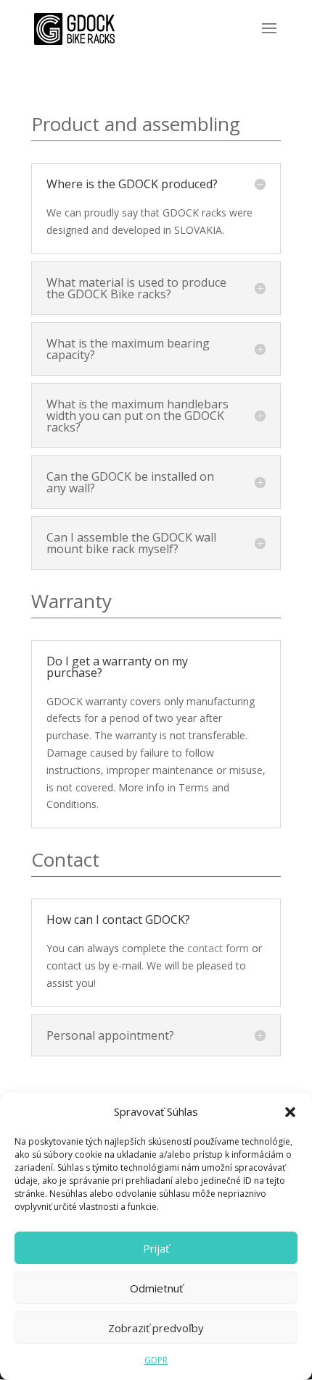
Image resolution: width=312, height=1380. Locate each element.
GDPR (156, 1360)
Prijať (156, 1248)
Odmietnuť (156, 1288)
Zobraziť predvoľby (156, 1328)
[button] (290, 1112)
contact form (218, 948)
